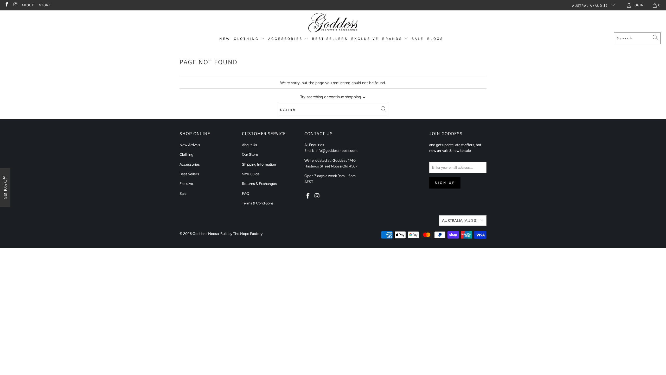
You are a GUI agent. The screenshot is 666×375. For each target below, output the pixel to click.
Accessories (190, 164)
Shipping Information (259, 164)
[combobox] (637, 38)
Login (638, 5)
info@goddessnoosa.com (336, 150)
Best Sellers (189, 174)
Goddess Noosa (206, 234)
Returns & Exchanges (259, 184)
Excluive (186, 184)
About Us (249, 145)
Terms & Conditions (258, 203)
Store (45, 5)
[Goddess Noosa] (333, 23)
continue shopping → (347, 97)
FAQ (245, 193)
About (28, 5)
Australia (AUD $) (590, 5)
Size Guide (251, 174)
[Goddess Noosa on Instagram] (15, 5)
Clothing (186, 154)
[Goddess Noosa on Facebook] (6, 5)
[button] (249, 39)
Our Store (250, 154)
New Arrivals (190, 145)
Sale (183, 193)
